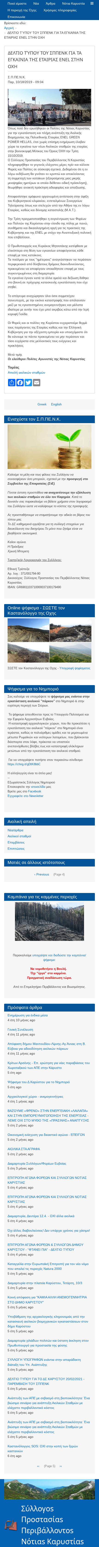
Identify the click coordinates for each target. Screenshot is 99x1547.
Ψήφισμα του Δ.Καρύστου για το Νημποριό (39, 1082)
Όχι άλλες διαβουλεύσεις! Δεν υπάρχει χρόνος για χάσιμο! (49, 1230)
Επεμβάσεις (16, 842)
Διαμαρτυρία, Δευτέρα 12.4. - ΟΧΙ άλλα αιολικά (41, 1216)
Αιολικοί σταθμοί (19, 836)
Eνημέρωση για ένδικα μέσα (28, 1015)
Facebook (34, 791)
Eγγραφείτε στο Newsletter (25, 796)
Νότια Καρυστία (73, 3)
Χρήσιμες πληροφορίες (60, 10)
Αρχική (9, 28)
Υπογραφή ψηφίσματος (74, 668)
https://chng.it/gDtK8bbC (24, 764)
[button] (92, 3)
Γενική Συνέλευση (20, 1029)
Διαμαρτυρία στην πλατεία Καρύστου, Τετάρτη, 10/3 (45, 1283)
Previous (8, 1486)
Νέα (36, 3)
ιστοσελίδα (38, 786)
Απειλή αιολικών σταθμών (26, 372)
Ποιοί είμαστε (17, 3)
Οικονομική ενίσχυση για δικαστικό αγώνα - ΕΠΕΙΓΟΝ (46, 1135)
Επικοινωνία (16, 17)
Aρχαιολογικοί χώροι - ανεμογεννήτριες (35, 1096)
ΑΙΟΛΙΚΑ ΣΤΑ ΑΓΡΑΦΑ (24, 1149)
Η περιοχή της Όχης (22, 10)
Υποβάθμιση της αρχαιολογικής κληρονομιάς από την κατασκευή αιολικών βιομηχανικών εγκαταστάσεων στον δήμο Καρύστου (48, 1321)
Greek (42, 404)
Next (90, 1486)
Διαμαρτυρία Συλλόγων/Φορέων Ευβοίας (37, 1163)
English (56, 404)
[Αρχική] (12, 1525)
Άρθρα (50, 3)
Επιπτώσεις (16, 848)
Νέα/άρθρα (15, 830)
